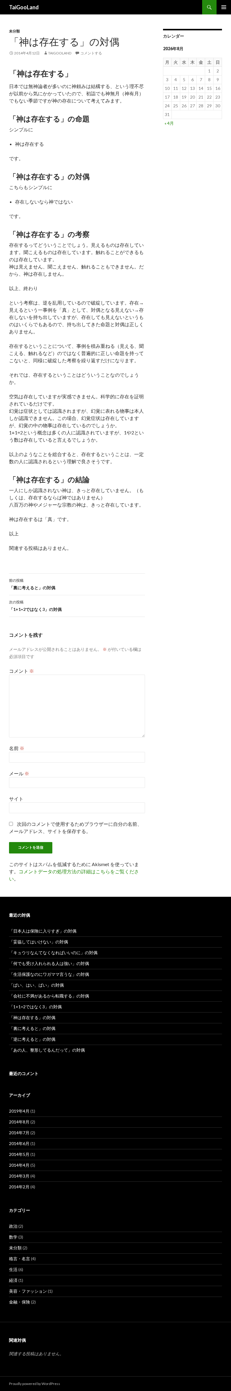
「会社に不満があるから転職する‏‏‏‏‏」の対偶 (49, 995)
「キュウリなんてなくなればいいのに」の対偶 (53, 952)
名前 (16, 748)
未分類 (14, 31)
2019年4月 (19, 1111)
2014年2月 (19, 1186)
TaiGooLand (24, 7)
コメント (21, 671)
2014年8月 (19, 1121)
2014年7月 (19, 1132)
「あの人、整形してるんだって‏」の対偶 (47, 1049)
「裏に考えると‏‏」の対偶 (32, 584)
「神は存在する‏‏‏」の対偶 (32, 1017)
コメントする (91, 53)
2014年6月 (19, 1143)
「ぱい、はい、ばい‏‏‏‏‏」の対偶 (36, 985)
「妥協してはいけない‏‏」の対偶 (38, 941)
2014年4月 (19, 1165)
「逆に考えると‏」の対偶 (32, 1039)
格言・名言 (19, 1258)
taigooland (59, 53)
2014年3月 (19, 1175)
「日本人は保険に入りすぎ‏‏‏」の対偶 (42, 930)
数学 (13, 1236)
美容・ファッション (28, 1291)
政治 (13, 1226)
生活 (13, 1269)
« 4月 (169, 123)
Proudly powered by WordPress (34, 1383)
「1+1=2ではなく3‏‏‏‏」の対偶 (35, 606)
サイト (16, 798)
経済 (13, 1280)
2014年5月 (19, 1154)
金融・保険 (19, 1301)
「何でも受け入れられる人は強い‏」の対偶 (49, 963)
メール (19, 773)
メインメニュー (224, 7)
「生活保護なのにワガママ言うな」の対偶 (49, 974)
